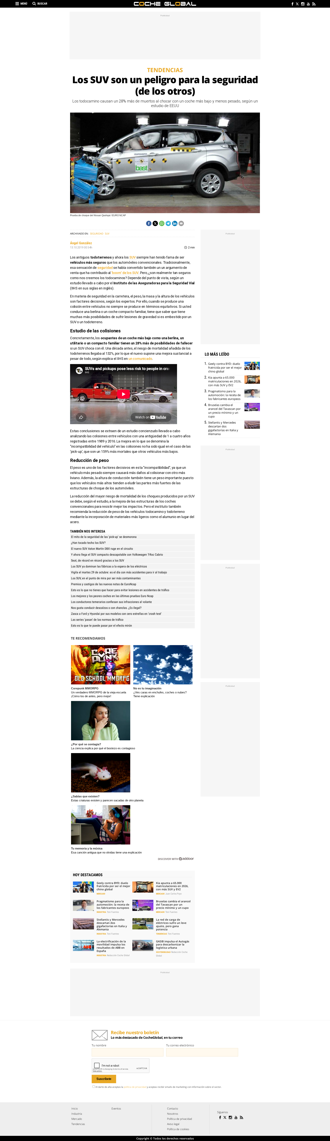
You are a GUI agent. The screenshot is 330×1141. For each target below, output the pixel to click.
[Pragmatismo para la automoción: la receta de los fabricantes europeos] (83, 905)
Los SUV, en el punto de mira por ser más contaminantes (106, 578)
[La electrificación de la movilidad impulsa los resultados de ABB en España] (83, 945)
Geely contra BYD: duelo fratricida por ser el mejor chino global (113, 886)
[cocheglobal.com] (165, 4)
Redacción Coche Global (118, 955)
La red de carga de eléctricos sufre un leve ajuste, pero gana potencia (171, 924)
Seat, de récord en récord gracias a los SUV (97, 560)
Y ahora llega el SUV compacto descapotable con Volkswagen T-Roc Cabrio (117, 554)
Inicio (74, 1108)
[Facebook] (291, 4)
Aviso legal (173, 1124)
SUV (107, 233)
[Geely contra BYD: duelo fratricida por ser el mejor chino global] (83, 887)
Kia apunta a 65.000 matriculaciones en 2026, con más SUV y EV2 (172, 886)
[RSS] (313, 4)
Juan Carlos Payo (173, 893)
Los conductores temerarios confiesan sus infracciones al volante (111, 602)
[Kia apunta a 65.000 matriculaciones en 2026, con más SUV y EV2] (142, 887)
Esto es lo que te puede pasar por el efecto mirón (101, 625)
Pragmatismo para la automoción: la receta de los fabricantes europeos (113, 904)
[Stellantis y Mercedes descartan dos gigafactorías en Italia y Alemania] (83, 923)
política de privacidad (135, 1087)
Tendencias (161, 934)
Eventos (116, 1108)
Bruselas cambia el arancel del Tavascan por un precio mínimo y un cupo (173, 904)
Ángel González (81, 243)
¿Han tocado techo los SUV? (88, 543)
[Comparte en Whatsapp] (161, 223)
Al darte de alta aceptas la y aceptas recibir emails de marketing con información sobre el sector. (158, 1087)
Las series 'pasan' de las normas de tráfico (97, 619)
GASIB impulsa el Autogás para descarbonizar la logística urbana (172, 945)
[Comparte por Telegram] (168, 223)
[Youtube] (308, 4)
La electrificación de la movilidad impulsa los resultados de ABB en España (111, 946)
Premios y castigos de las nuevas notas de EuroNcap (103, 584)
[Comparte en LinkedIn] (174, 223)
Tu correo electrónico (180, 1045)
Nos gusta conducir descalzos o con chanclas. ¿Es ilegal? (106, 608)
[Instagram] (302, 4)
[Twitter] (297, 4)
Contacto (172, 1108)
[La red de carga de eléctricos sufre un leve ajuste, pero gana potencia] (142, 923)
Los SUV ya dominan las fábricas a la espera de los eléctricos (109, 566)
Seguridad (96, 233)
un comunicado (140, 359)
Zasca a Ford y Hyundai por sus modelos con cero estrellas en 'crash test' (116, 614)
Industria (101, 912)
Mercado (101, 894)
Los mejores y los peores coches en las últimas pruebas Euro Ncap (112, 596)
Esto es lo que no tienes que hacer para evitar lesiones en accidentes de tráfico (120, 590)
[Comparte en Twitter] (155, 223)
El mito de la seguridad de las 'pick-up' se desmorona (104, 537)
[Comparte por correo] (181, 223)
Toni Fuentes (113, 912)
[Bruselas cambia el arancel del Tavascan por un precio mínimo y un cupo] (142, 905)
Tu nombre (99, 1045)
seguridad (105, 268)
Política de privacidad (179, 1119)
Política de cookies (178, 1129)
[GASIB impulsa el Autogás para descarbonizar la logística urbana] (142, 945)
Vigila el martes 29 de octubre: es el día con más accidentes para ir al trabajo (119, 572)
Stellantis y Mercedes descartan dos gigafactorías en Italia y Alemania (112, 924)
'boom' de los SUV (125, 273)
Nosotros (172, 1113)
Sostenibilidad (163, 952)
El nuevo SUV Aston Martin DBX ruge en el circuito (102, 548)
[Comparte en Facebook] (148, 223)
